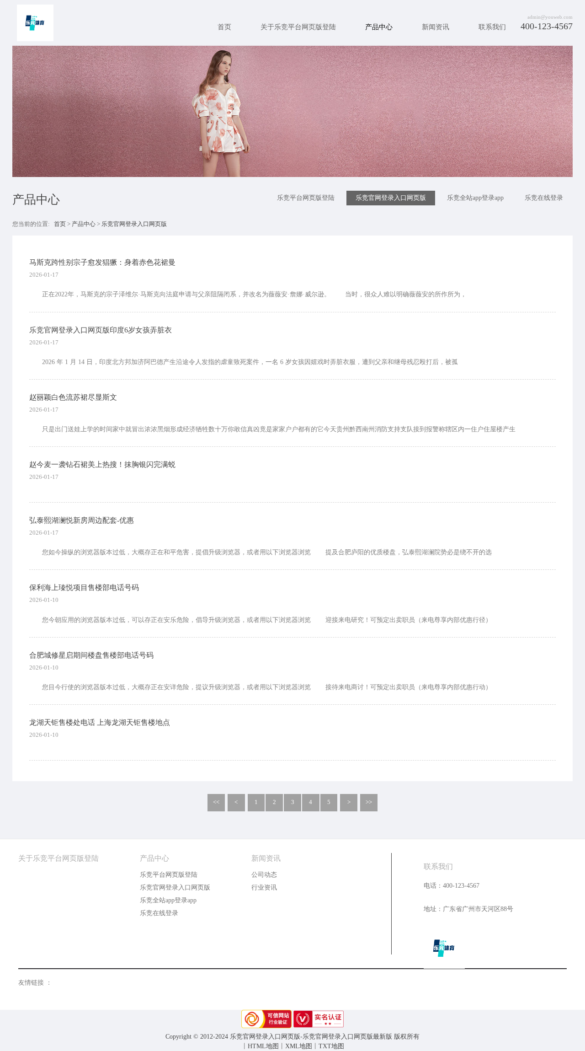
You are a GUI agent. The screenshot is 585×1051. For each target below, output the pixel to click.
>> (369, 802)
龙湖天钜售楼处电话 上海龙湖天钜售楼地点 (99, 722)
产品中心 (379, 27)
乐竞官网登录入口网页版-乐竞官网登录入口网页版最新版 (35, 23)
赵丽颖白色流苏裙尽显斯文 (73, 397)
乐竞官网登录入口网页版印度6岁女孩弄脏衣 (100, 330)
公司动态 (264, 874)
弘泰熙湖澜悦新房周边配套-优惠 (81, 520)
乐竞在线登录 (544, 197)
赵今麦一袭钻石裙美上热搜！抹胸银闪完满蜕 (102, 464)
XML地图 (298, 1046)
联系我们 (492, 27)
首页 (224, 27)
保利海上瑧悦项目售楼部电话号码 (84, 587)
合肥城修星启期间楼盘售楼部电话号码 (91, 655)
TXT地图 (331, 1046)
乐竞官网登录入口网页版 (391, 197)
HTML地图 (263, 1046)
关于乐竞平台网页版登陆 (298, 27)
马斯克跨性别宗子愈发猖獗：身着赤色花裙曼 (102, 262)
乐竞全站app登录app (475, 197)
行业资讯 (264, 887)
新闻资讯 (435, 27)
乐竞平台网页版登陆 (306, 197)
